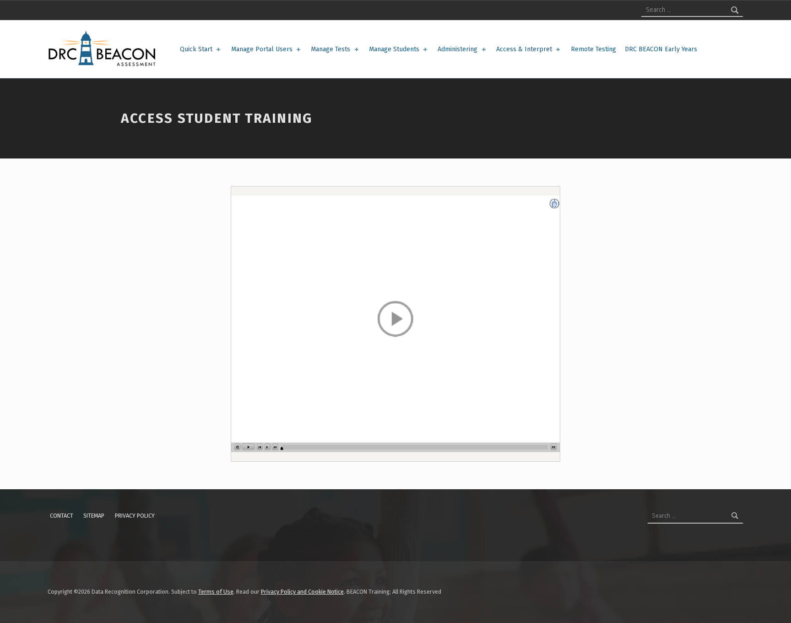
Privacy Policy (135, 515)
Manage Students (394, 49)
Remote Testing (593, 49)
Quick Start (196, 49)
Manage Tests (330, 49)
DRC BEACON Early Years (661, 49)
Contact (61, 515)
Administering (457, 49)
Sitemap (93, 515)
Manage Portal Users (262, 49)
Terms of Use (215, 591)
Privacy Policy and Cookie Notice (302, 591)
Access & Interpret (524, 49)
